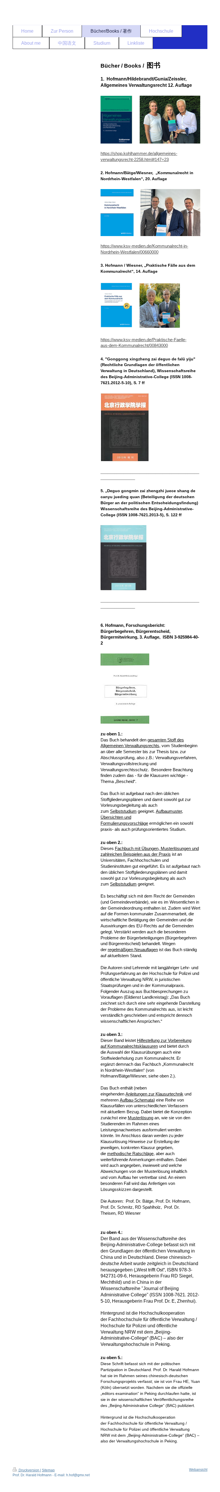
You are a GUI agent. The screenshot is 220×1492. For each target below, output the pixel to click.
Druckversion (29, 1470)
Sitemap (48, 1470)
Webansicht (198, 1470)
